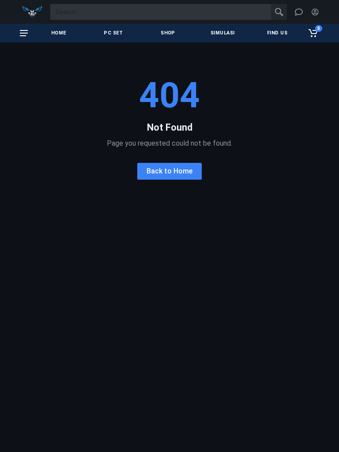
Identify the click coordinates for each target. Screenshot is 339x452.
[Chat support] (298, 12)
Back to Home (169, 171)
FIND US (277, 33)
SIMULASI (223, 33)
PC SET (113, 33)
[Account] (315, 12)
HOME (58, 33)
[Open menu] (24, 33)
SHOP (168, 33)
